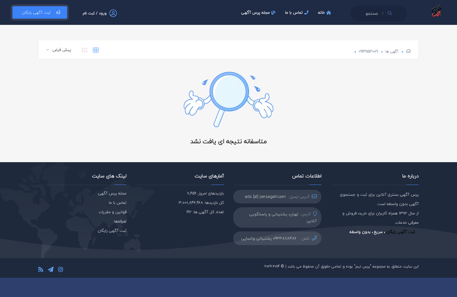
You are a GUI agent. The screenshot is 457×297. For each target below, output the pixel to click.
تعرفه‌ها (120, 221)
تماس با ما (294, 12)
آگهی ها (392, 51)
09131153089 (368, 51)
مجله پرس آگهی (255, 12)
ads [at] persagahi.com (265, 196)
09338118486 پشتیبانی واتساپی (269, 238)
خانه (321, 12)
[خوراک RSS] (40, 270)
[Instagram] (60, 270)
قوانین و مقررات (113, 211)
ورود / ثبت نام (95, 13)
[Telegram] (50, 270)
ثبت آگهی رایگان (36, 12)
